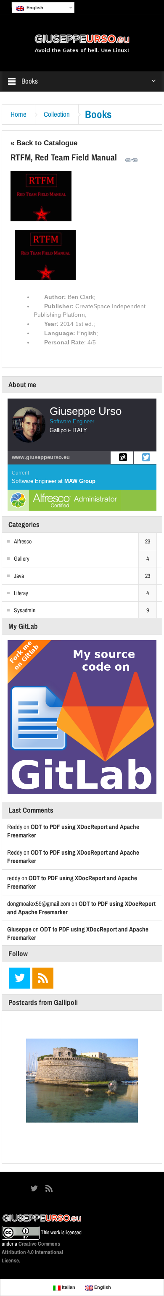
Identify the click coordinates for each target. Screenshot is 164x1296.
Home (18, 114)
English (33, 7)
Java (19, 575)
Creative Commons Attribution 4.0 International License (32, 1252)
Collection (57, 114)
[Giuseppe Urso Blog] (82, 42)
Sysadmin (24, 610)
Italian (68, 1287)
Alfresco (23, 541)
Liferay (21, 593)
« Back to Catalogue (44, 143)
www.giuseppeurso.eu (41, 457)
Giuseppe (19, 929)
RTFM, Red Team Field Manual (64, 157)
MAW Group (79, 481)
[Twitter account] (145, 457)
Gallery (21, 558)
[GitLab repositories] (122, 457)
